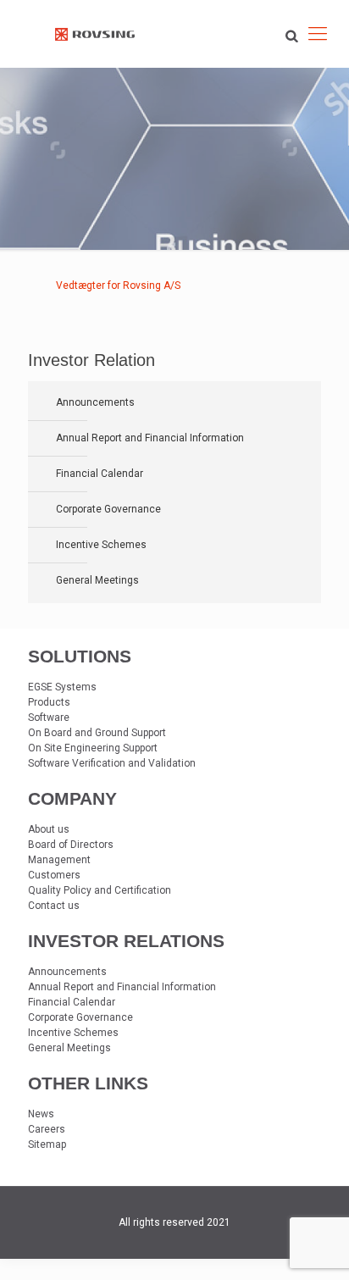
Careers (46, 1129)
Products (49, 702)
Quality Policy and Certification (99, 890)
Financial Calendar (99, 473)
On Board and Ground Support (97, 733)
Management (59, 860)
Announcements (95, 402)
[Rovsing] (94, 33)
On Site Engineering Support (93, 748)
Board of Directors (71, 845)
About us (48, 829)
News (41, 1114)
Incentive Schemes (101, 545)
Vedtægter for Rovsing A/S (118, 285)
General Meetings (97, 580)
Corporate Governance (108, 509)
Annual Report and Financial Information (150, 438)
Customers (54, 875)
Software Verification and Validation (112, 763)
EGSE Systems (62, 687)
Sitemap (47, 1144)
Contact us (54, 906)
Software (48, 717)
